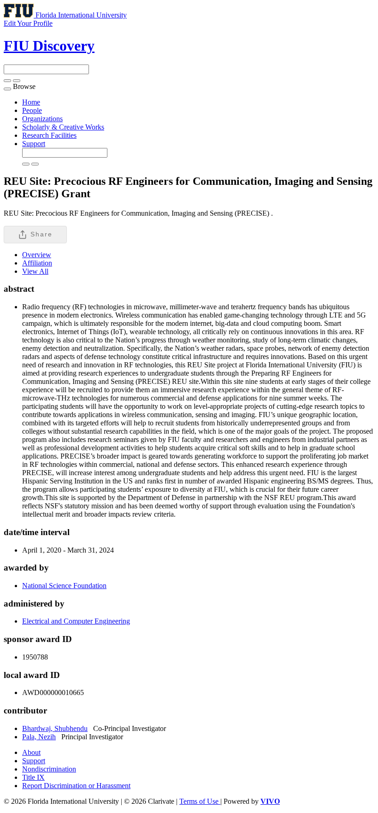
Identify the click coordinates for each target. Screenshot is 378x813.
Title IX (33, 777)
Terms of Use (199, 801)
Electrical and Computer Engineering (76, 621)
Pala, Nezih (39, 737)
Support (33, 143)
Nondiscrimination (49, 769)
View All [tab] (35, 271)
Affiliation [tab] (37, 263)
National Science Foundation (64, 585)
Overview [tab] (36, 255)
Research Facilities (49, 135)
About (31, 752)
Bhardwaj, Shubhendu (55, 728)
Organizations (42, 119)
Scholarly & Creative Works (63, 127)
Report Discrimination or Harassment (76, 785)
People (32, 110)
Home (31, 102)
